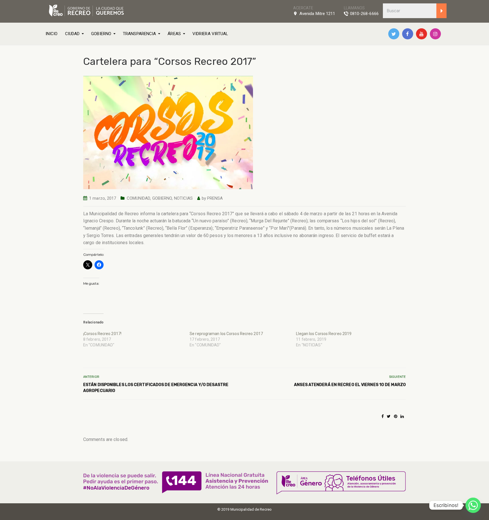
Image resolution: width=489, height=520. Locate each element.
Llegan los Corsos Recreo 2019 (323, 333)
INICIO (52, 33)
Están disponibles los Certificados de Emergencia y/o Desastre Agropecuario (155, 387)
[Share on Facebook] (382, 416)
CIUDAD (72, 33)
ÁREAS (174, 33)
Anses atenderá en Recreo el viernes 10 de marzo (350, 384)
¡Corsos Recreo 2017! (102, 333)
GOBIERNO (101, 33)
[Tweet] (389, 416)
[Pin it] (395, 416)
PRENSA (215, 198)
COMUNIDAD (138, 198)
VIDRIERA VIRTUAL (210, 33)
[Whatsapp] (473, 505)
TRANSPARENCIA (139, 33)
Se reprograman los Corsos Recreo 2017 (226, 333)
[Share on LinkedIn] (402, 416)
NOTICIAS (183, 198)
